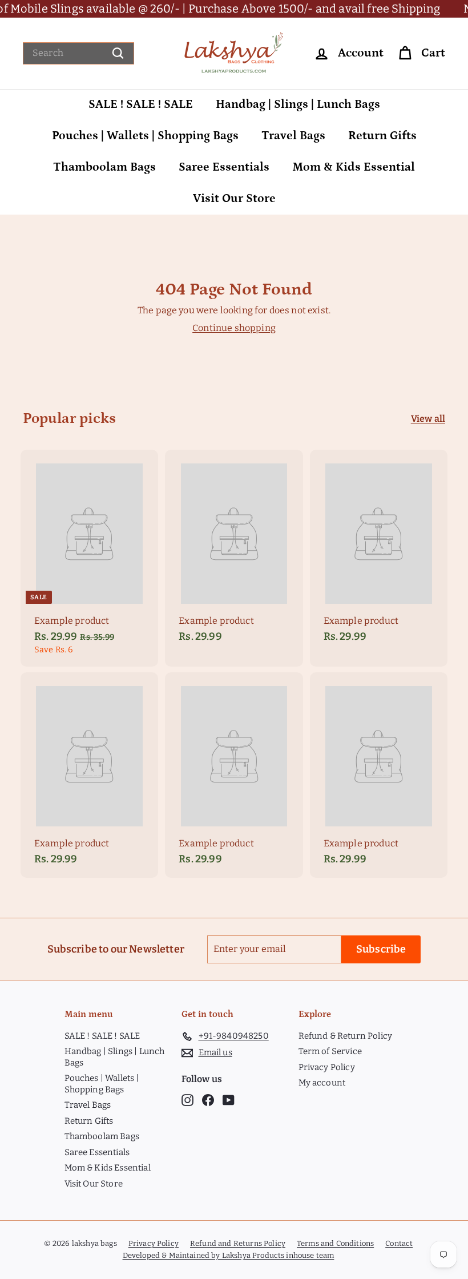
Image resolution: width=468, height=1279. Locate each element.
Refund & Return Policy (345, 1036)
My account (322, 1083)
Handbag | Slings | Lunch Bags (298, 104)
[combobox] (78, 53)
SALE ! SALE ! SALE (140, 104)
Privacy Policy (326, 1067)
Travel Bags (293, 136)
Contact (399, 1243)
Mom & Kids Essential (353, 167)
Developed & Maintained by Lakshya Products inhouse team (228, 1255)
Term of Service (330, 1051)
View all (428, 418)
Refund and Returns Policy (237, 1243)
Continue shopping (234, 327)
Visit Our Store (234, 198)
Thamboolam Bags (104, 167)
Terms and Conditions (335, 1243)
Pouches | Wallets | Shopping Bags (145, 136)
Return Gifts (382, 136)
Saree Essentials (224, 167)
